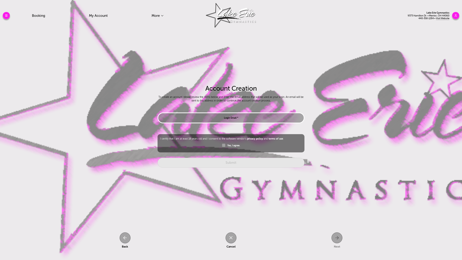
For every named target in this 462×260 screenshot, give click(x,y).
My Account (98, 16)
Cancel (231, 246)
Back (125, 246)
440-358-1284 (426, 18)
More (156, 16)
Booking (38, 16)
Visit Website (442, 18)
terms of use (276, 138)
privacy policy (255, 138)
